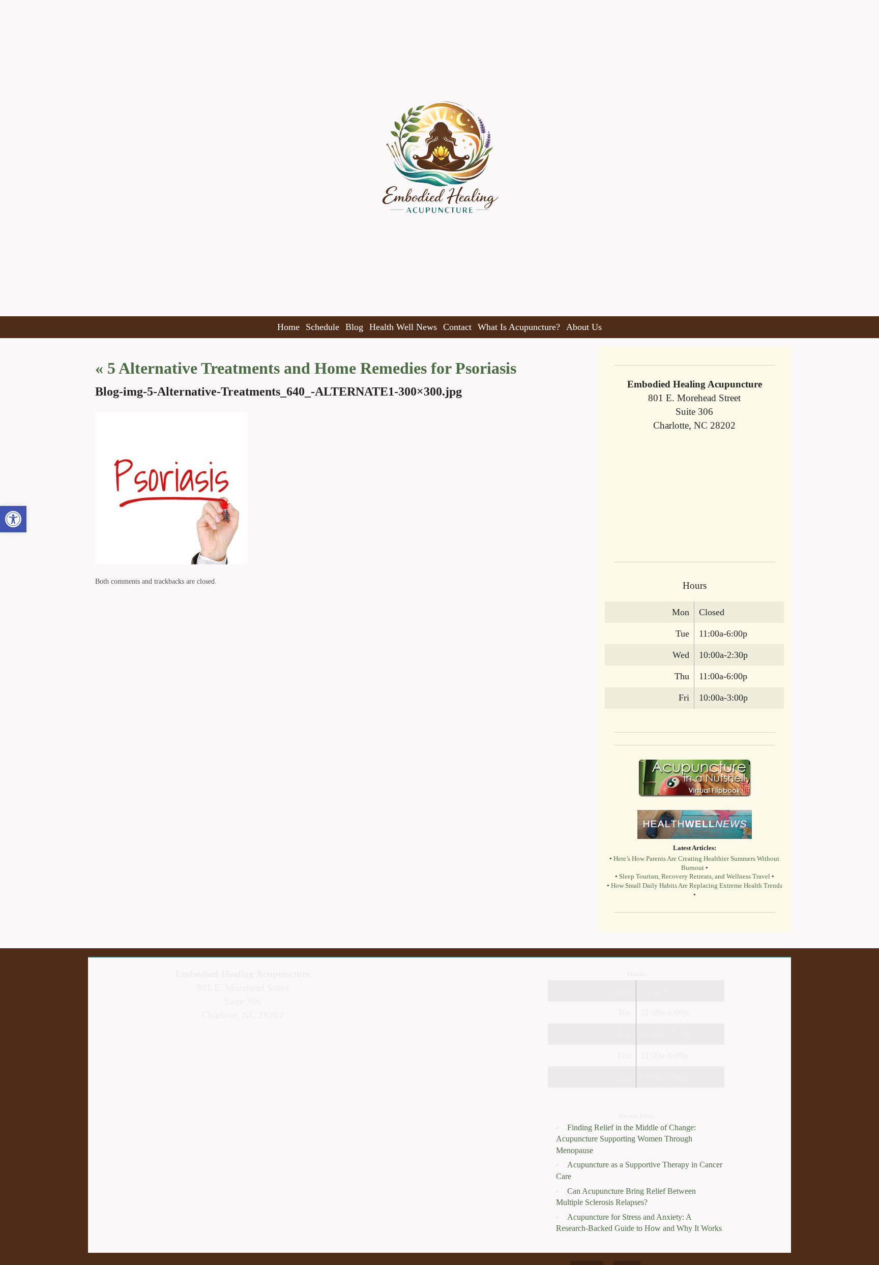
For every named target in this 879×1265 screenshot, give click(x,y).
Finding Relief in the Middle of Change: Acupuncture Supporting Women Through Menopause (626, 1139)
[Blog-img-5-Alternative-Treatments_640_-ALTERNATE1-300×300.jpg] (171, 561)
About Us (584, 327)
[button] (13, 519)
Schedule (322, 327)
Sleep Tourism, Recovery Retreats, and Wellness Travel (694, 876)
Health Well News (403, 327)
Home (288, 327)
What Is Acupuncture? (519, 327)
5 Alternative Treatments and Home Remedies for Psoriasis (305, 368)
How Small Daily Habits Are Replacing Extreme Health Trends (696, 885)
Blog (354, 327)
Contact (457, 327)
